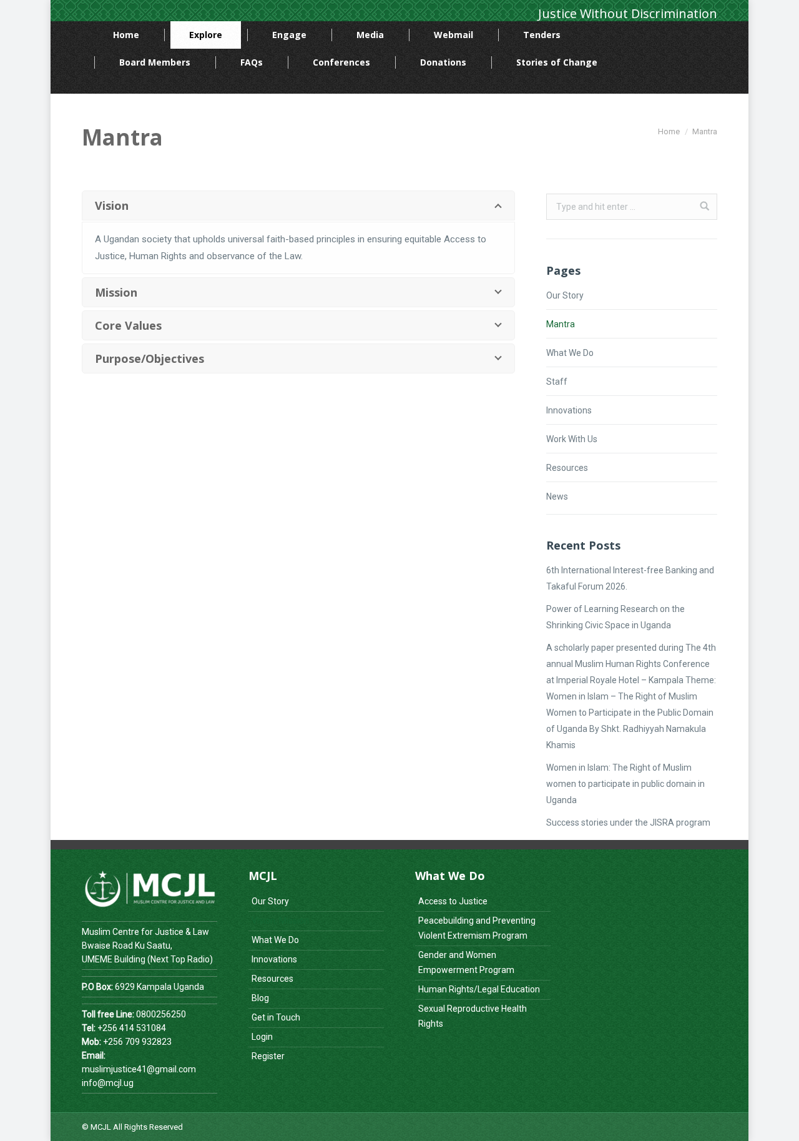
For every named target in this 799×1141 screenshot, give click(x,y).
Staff (556, 382)
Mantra (560, 324)
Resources (567, 468)
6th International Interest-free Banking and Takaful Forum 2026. (630, 578)
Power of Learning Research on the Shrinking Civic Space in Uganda (615, 617)
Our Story (565, 295)
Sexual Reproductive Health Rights (472, 1016)
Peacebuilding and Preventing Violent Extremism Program (477, 928)
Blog (260, 998)
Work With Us (571, 439)
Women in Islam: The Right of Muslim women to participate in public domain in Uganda (625, 784)
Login (262, 1037)
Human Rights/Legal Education (479, 989)
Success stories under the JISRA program (628, 822)
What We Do (570, 353)
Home (669, 131)
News (557, 496)
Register (268, 1056)
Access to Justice (453, 901)
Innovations (569, 410)
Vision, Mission (280, 921)
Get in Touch (276, 1017)
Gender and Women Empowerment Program (466, 962)
